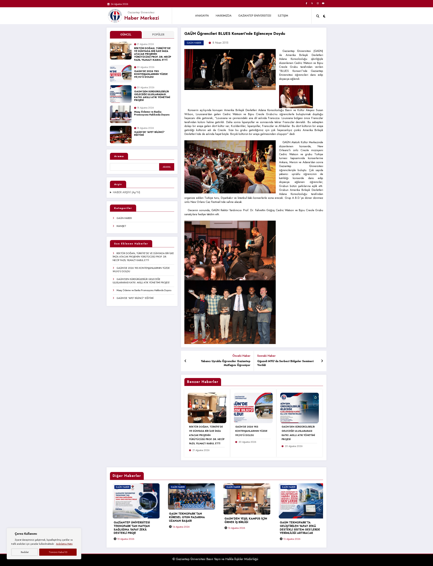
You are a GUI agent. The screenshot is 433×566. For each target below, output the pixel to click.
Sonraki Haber (266, 355)
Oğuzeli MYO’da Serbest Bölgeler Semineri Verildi (285, 363)
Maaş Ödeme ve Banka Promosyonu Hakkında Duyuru (151, 113)
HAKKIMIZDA (224, 16)
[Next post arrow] (322, 361)
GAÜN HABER (124, 218)
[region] (44, 543)
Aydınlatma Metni (64, 544)
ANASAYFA (202, 16)
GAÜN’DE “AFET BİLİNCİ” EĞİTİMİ (149, 134)
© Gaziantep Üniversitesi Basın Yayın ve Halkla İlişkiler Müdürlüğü (215, 559)
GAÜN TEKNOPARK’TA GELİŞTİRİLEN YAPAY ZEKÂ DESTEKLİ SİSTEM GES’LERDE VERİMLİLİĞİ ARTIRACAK (194, 528)
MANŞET (121, 226)
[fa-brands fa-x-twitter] (312, 3)
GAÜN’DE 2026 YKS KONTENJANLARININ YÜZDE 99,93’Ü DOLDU (151, 74)
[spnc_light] (324, 16)
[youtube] (323, 3)
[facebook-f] (306, 3)
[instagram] (318, 3)
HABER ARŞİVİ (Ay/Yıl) (126, 192)
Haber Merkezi (141, 17)
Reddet (25, 552)
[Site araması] (318, 15)
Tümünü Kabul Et (58, 552)
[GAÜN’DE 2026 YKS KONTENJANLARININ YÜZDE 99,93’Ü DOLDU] (253, 408)
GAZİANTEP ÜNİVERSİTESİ (254, 16)
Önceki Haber (241, 355)
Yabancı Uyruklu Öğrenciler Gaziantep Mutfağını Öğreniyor (225, 363)
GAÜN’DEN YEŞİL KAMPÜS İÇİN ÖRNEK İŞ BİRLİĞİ (139, 520)
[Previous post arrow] (185, 361)
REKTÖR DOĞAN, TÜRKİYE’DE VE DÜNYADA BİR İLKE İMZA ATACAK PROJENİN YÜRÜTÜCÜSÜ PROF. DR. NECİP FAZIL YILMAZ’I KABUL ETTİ (152, 54)
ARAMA (166, 167)
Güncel (125, 35)
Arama (119, 156)
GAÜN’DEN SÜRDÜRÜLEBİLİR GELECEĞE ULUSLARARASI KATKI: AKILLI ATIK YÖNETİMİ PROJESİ (152, 96)
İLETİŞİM (283, 16)
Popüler (158, 35)
